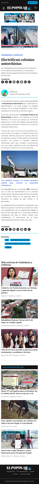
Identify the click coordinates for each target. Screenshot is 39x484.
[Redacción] (4, 93)
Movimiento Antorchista (20, 240)
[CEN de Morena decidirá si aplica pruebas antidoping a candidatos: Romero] (19, 338)
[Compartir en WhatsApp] (10, 81)
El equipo (32, 471)
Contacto (15, 474)
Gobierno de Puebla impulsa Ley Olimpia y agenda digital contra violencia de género (19, 290)
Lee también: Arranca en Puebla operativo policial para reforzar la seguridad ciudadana (19, 183)
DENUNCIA (33, 2)
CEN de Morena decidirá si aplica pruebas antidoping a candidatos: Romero (19, 351)
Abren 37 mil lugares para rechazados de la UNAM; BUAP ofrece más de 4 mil (19, 392)
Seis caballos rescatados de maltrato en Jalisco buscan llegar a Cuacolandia (19, 422)
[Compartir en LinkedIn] (25, 81)
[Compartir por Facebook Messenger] (21, 81)
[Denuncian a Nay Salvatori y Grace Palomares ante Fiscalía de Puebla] (19, 439)
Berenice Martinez (6, 355)
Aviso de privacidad (25, 474)
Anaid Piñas (4, 396)
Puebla (8, 247)
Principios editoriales (22, 471)
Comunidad (13, 426)
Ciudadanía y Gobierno (12, 55)
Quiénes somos (11, 471)
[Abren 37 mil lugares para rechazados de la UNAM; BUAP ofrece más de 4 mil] (19, 379)
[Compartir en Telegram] (14, 81)
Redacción (14, 92)
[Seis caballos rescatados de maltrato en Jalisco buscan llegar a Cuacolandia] (19, 409)
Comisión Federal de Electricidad (18, 243)
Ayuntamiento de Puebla (8, 325)
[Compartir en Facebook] (2, 81)
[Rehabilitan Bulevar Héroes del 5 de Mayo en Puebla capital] (19, 308)
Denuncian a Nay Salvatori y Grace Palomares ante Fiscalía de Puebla (16, 452)
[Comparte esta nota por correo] (17, 81)
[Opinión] (19, 18)
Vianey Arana (5, 426)
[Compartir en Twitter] (6, 81)
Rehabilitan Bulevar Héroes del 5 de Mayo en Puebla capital (17, 321)
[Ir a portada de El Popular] (19, 8)
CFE (7, 240)
